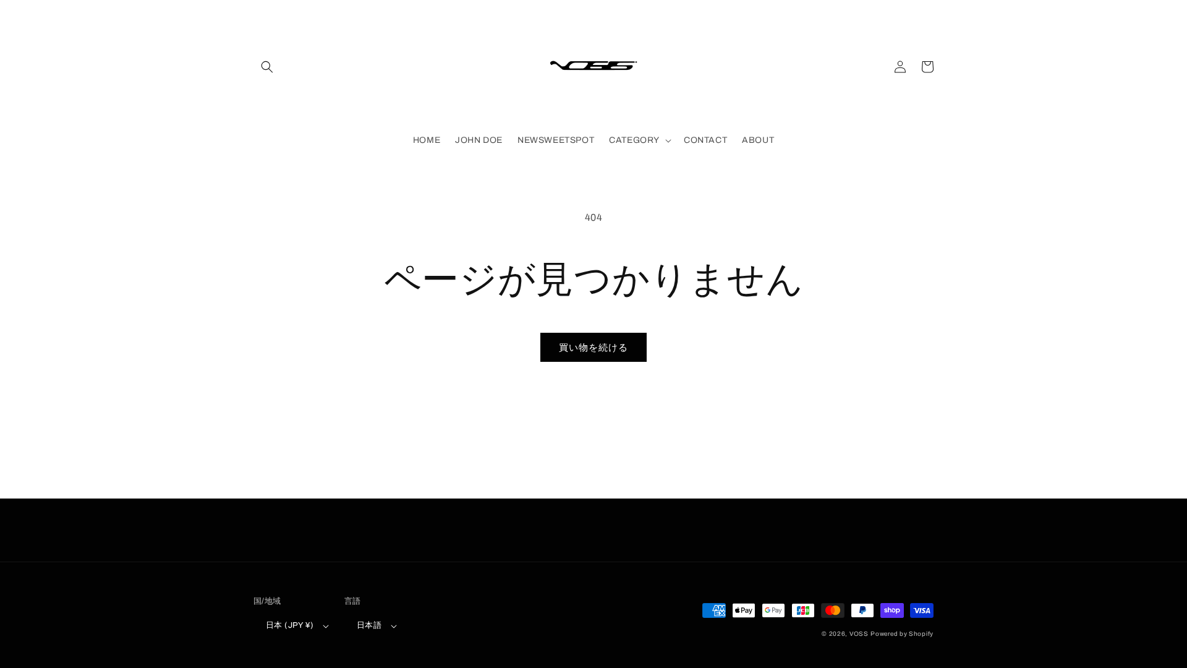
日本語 (369, 625)
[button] (267, 66)
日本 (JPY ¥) (289, 625)
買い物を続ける (593, 348)
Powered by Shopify (902, 633)
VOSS (859, 633)
